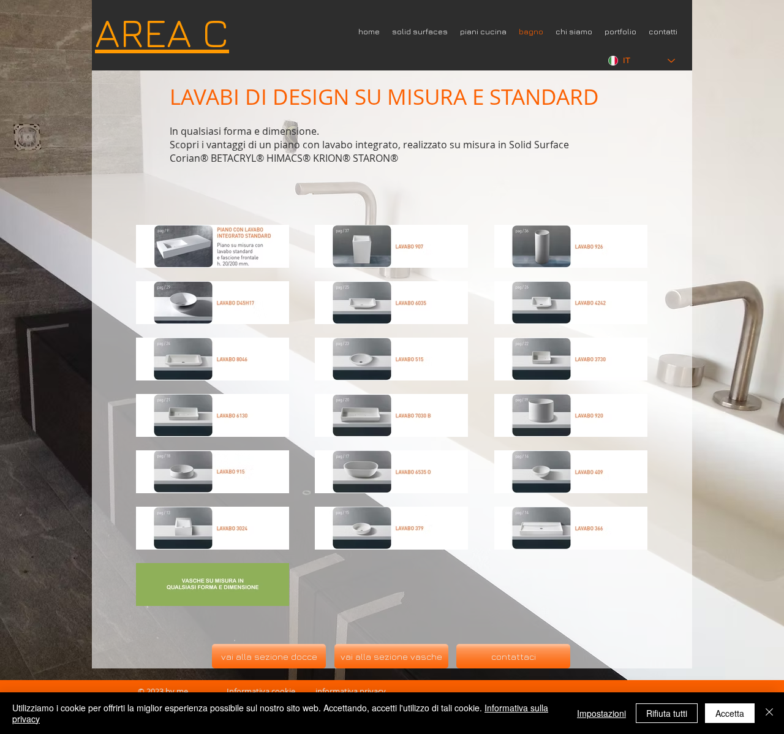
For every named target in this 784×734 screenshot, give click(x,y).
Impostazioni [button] (601, 713)
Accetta (729, 713)
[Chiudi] (769, 713)
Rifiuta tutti (666, 713)
